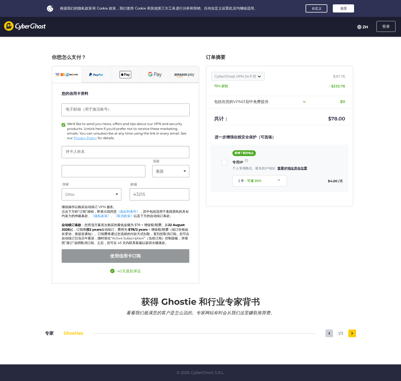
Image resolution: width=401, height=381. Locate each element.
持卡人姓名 (75, 151)
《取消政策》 (124, 216)
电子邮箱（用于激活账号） (89, 109)
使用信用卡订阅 (125, 255)
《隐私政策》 (101, 216)
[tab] (66, 74)
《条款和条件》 (128, 212)
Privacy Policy (85, 138)
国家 (156, 161)
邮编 (133, 184)
